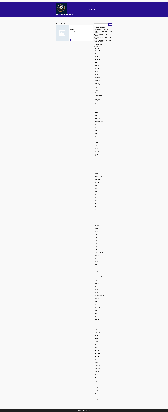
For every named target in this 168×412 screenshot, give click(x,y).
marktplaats (97, 268)
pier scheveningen (98, 307)
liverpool (96, 261)
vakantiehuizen (97, 365)
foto (95, 170)
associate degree (98, 109)
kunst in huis (97, 246)
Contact (95, 9)
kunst (96, 243)
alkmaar (96, 103)
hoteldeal (96, 204)
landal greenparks (98, 255)
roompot (96, 325)
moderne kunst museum (99, 277)
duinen (96, 160)
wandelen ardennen (98, 378)
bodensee (96, 124)
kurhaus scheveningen (99, 252)
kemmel (96, 228)
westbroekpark (97, 386)
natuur (96, 286)
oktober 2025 (97, 65)
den (95, 152)
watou (96, 380)
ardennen (96, 106)
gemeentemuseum (98, 179)
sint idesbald (97, 334)
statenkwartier (97, 338)
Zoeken (97, 22)
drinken (96, 158)
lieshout (96, 259)
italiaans (96, 218)
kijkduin (96, 234)
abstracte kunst (97, 99)
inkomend (96, 215)
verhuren (96, 374)
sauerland (96, 326)
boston (96, 130)
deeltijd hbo (97, 151)
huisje (96, 207)
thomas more (97, 347)
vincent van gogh (98, 375)
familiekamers (97, 169)
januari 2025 (97, 78)
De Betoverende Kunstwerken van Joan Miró (101, 29)
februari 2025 (97, 77)
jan (95, 219)
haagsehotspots (73, 31)
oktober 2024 (97, 83)
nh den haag (97, 298)
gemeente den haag (98, 176)
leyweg (96, 258)
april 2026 (96, 56)
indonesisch (97, 212)
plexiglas (96, 310)
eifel (95, 164)
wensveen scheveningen (99, 384)
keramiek (96, 231)
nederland (96, 289)
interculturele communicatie (100, 216)
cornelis (96, 148)
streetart (96, 341)
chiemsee (96, 142)
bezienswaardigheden (99, 121)
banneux (96, 115)
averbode (96, 111)
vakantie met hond (98, 362)
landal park (97, 256)
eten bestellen (97, 166)
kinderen (96, 237)
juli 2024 (96, 87)
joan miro (96, 221)
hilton (96, 197)
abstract (96, 97)
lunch (96, 264)
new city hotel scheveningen (100, 295)
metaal (96, 273)
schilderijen (97, 331)
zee (95, 393)
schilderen (97, 329)
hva (95, 209)
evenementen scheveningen (100, 167)
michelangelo (97, 274)
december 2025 (97, 62)
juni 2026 (96, 53)
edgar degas (97, 163)
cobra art (96, 146)
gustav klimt (97, 188)
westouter (96, 387)
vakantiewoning (97, 369)
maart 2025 (97, 75)
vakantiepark (97, 366)
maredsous (97, 267)
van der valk (97, 371)
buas (96, 133)
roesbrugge (97, 322)
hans (96, 191)
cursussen (97, 149)
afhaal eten (97, 102)
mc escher (97, 271)
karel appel (97, 225)
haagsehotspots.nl (65, 14)
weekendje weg (97, 381)
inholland (96, 213)
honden (96, 200)
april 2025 (96, 74)
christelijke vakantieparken (99, 143)
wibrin (96, 389)
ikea (95, 210)
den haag (96, 154)
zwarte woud (97, 399)
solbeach (96, 335)
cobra (96, 145)
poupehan (96, 313)
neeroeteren (97, 292)
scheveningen (97, 328)
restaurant (96, 317)
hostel (96, 201)
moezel (96, 279)
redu (96, 316)
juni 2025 (96, 71)
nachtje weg (97, 283)
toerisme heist (97, 353)
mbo (95, 270)
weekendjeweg (97, 383)
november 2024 (97, 81)
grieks (96, 185)
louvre (96, 262)
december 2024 (97, 80)
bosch (96, 127)
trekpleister (97, 356)
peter (96, 304)
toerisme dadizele (98, 350)
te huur (96, 344)
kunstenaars (97, 249)
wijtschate (96, 390)
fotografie (96, 173)
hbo (95, 194)
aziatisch (96, 112)
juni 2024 (96, 89)
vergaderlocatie (97, 372)
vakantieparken (97, 368)
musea (96, 280)
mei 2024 (96, 90)
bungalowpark (97, 136)
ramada (96, 314)
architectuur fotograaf (98, 105)
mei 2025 (96, 72)
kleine (96, 240)
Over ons (90, 9)
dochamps (97, 157)
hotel (96, 203)
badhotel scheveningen (99, 114)
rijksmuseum (97, 319)
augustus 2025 (97, 68)
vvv (95, 377)
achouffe (96, 100)
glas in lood (97, 182)
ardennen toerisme (98, 108)
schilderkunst (97, 332)
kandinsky (96, 224)
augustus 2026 (97, 50)
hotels (96, 206)
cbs (95, 139)
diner (96, 155)
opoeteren (96, 301)
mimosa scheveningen (99, 276)
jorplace (96, 222)
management (97, 265)
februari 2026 (97, 59)
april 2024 (96, 92)
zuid (95, 396)
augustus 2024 (97, 86)
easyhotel (96, 161)
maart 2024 (97, 93)
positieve (96, 311)
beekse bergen (97, 118)
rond (96, 323)
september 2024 (98, 84)
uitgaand (96, 359)
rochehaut (96, 320)
